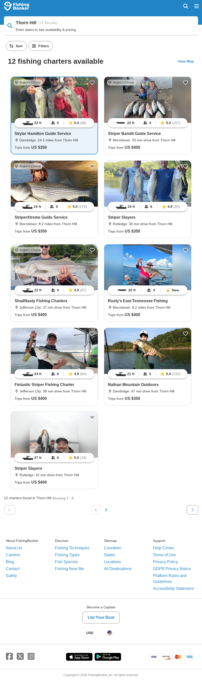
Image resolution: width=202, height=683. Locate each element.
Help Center (163, 548)
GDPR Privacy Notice (172, 569)
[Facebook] (9, 656)
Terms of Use (164, 555)
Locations (112, 562)
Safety (11, 576)
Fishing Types (67, 555)
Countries (112, 548)
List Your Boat (101, 617)
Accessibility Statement (173, 588)
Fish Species (66, 562)
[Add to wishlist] (92, 82)
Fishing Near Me (69, 569)
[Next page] (192, 509)
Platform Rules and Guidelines (169, 579)
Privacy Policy (165, 562)
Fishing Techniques (72, 548)
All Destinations (118, 569)
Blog (10, 562)
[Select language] (109, 632)
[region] (54, 123)
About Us (14, 548)
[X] (20, 656)
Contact (12, 569)
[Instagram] (31, 656)
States (109, 555)
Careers (13, 555)
